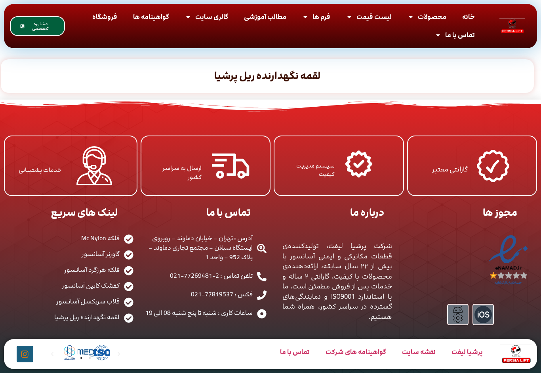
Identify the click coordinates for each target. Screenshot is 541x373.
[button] (72, 358)
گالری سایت (211, 17)
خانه (468, 17)
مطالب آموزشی (265, 17)
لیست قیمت (374, 17)
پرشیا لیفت (467, 352)
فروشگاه (104, 17)
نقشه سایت (419, 352)
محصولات (432, 17)
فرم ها (321, 17)
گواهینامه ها (151, 17)
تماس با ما (460, 35)
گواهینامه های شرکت (356, 352)
